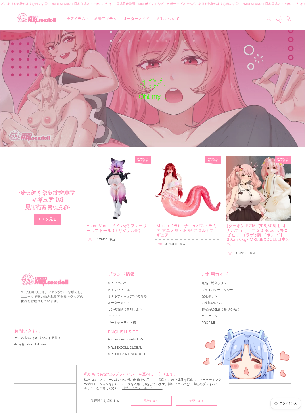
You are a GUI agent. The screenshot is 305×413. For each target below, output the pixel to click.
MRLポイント (211, 316)
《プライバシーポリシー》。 (142, 388)
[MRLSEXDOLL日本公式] (36, 19)
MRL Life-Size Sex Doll (127, 354)
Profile (208, 322)
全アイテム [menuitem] (76, 19)
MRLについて (117, 283)
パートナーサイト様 (122, 322)
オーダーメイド (119, 302)
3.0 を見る (47, 219)
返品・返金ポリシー (216, 283)
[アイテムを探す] (269, 18)
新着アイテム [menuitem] (105, 19)
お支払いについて (214, 302)
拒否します (196, 400)
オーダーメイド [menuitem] (136, 19)
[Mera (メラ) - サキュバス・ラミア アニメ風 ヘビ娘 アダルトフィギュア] (188, 158)
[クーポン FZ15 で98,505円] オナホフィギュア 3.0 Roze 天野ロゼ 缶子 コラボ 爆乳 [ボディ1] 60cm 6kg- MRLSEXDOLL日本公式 (258, 234)
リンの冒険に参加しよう (125, 309)
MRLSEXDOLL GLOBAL (125, 347)
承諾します (151, 400)
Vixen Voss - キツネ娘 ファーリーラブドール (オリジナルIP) (117, 228)
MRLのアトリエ (119, 289)
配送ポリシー (211, 296)
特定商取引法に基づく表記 (220, 309)
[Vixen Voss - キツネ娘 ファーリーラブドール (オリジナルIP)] (118, 158)
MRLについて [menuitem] (168, 19)
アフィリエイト (119, 316)
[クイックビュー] (90, 239)
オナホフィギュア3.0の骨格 (127, 296)
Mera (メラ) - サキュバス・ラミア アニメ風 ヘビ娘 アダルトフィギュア (187, 230)
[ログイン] (288, 19)
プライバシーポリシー (217, 289)
